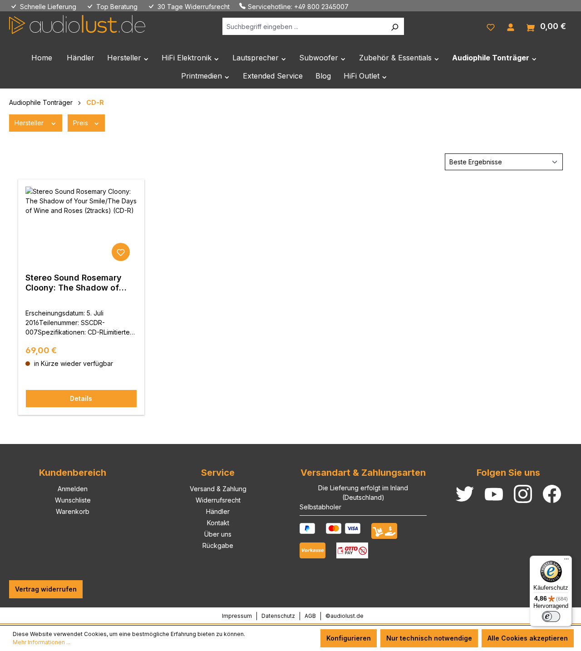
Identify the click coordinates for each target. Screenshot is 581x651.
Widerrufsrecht (218, 500)
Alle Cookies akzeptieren (527, 638)
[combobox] (303, 26)
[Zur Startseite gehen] (77, 24)
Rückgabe (217, 545)
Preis (81, 123)
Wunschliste (73, 500)
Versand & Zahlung (218, 489)
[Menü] (566, 561)
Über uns (217, 534)
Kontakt (218, 523)
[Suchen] (394, 26)
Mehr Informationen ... (41, 642)
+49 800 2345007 (321, 6)
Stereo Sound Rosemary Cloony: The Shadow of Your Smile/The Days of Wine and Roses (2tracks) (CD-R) (77, 283)
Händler (218, 511)
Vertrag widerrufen (46, 589)
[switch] (551, 616)
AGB (310, 615)
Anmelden (73, 489)
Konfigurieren (348, 638)
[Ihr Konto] (511, 26)
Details (81, 398)
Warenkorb (72, 511)
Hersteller (30, 123)
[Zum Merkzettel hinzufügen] (121, 252)
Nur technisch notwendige (429, 638)
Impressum (237, 615)
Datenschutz (278, 615)
